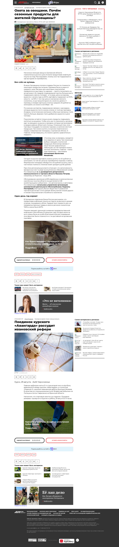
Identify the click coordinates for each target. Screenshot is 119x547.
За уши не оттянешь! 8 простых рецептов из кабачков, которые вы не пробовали (93, 330)
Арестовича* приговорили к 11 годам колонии (92, 102)
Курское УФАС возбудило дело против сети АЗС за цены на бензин (89, 43)
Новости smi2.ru (21, 313)
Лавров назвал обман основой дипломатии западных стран (91, 108)
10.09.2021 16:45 (19, 7)
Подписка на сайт (64, 511)
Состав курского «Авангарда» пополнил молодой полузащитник (60, 475)
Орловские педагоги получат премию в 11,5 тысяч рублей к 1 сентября (89, 36)
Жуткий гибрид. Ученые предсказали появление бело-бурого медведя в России (93, 354)
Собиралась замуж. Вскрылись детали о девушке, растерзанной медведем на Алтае (92, 61)
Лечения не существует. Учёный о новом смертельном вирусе (92, 347)
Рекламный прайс (32, 511)
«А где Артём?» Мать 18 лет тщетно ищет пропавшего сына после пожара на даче (93, 342)
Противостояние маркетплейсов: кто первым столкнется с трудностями (93, 120)
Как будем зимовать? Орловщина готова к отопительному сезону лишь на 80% (46, 242)
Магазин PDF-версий (59, 513)
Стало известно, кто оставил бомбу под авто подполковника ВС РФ (92, 96)
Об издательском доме (87, 511)
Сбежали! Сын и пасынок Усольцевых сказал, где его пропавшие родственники (93, 336)
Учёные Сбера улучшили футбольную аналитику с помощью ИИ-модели (29, 481)
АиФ (27, 64)
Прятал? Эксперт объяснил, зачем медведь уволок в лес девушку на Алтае (93, 67)
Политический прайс (33, 515)
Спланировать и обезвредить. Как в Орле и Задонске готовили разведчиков (89, 21)
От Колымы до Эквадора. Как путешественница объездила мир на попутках (89, 28)
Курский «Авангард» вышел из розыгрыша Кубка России (47, 423)
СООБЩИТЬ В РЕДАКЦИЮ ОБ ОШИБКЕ (51, 515)
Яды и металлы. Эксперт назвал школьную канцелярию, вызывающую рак (92, 79)
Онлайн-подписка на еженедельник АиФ (39, 513)
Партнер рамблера (52, 540)
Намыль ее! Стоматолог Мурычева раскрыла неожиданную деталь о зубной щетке (93, 55)
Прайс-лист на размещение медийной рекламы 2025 (84, 513)
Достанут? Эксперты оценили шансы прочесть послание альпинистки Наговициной (93, 86)
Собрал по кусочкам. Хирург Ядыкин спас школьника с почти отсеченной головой (93, 73)
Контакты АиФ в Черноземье (48, 511)
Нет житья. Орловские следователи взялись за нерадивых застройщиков (30, 289)
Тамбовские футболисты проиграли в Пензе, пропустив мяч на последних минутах (61, 469)
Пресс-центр (74, 511)
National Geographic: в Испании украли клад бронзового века (91, 114)
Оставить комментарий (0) (59, 260)
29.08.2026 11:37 (19, 319)
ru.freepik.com (23, 372)
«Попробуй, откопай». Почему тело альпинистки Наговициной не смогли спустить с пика (93, 323)
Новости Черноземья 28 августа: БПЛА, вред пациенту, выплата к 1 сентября (89, 14)
